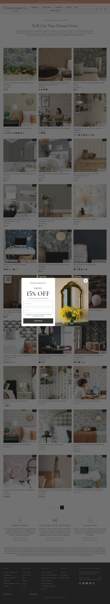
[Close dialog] (86, 281)
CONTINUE (38, 321)
